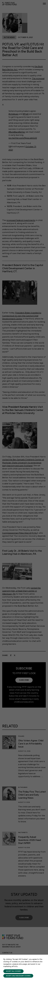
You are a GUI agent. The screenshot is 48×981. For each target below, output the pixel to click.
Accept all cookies (13, 971)
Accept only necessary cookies (18, 976)
